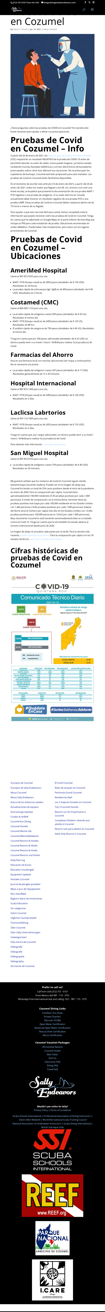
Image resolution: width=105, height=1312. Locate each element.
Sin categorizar (18, 908)
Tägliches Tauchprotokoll (23, 917)
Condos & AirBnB (19, 816)
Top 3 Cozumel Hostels (66, 806)
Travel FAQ (52, 1069)
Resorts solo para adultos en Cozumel (74, 828)
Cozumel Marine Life (21, 831)
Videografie (16, 951)
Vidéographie (17, 956)
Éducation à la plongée (22, 869)
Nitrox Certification (52, 1035)
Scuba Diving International (77, 1123)
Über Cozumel (18, 927)
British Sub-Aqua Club (52, 1127)
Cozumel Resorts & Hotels (24, 850)
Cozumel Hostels (19, 826)
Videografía (16, 946)
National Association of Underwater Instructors (36, 1123)
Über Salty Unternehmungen (25, 932)
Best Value (52, 1054)
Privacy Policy (41, 1110)
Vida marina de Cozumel (23, 942)
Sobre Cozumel (50, 29)
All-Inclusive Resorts (52, 1046)
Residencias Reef (63, 797)
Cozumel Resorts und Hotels (25, 855)
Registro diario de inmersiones (26, 898)
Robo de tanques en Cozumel (70, 787)
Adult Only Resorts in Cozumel (70, 833)
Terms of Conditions (60, 1110)
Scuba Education (19, 903)
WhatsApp (23, 999)
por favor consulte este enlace (46, 539)
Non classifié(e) (18, 893)
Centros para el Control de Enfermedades (69, 155)
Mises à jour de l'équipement (25, 889)
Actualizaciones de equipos (25, 806)
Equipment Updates (21, 874)
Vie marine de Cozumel (22, 966)
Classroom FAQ (52, 1061)
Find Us (52, 1058)
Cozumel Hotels (52, 1050)
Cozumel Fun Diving (21, 821)
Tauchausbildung (19, 922)
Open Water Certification (52, 1024)
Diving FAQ (52, 1065)
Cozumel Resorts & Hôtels (24, 845)
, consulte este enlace (54, 444)
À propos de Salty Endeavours (26, 787)
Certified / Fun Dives (52, 1012)
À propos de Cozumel (22, 782)
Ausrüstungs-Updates (22, 811)
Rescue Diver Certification (52, 1031)
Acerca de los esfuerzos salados (27, 802)
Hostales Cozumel (20, 879)
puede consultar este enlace (34, 535)
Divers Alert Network (29, 1119)
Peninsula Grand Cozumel (68, 792)
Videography (17, 961)
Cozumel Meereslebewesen (25, 836)
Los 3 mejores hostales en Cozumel (73, 802)
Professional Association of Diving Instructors (67, 1116)
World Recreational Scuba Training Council (65, 1119)
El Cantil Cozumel (64, 782)
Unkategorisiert (19, 937)
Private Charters (52, 1016)
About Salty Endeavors (22, 797)
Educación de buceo (21, 864)
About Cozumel (18, 792)
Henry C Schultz (20, 29)
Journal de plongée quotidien (25, 884)
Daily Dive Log (18, 860)
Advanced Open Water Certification (52, 1027)
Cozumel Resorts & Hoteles (25, 840)
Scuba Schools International (27, 1116)
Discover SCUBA (52, 1020)
